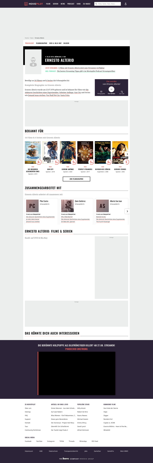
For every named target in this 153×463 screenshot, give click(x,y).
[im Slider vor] (127, 154)
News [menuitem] (63, 4)
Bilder (66, 43)
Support (27, 419)
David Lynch (81, 426)
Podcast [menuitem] (70, 4)
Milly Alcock (81, 408)
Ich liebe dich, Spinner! (68, 222)
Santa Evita (64, 95)
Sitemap (28, 412)
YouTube (39, 441)
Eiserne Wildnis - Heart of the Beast (116, 426)
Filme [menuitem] (48, 4)
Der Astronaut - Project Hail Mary (62, 423)
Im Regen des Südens (102, 169)
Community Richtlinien (33, 430)
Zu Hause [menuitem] (86, 4)
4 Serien (49, 80)
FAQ (26, 415)
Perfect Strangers (85, 169)
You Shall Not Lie (53, 95)
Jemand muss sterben (36, 95)
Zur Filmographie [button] (76, 179)
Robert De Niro (82, 412)
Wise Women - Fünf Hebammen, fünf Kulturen (63, 415)
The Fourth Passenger (103, 222)
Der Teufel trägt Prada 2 (59, 430)
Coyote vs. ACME (109, 423)
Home (27, 38)
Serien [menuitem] (55, 4)
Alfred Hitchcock (83, 430)
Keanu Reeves (82, 415)
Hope (105, 412)
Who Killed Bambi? (67, 217)
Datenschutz (53, 451)
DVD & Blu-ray (55, 43)
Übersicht (29, 43)
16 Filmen (38, 80)
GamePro (110, 451)
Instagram (51, 441)
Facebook (28, 441)
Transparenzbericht (71, 451)
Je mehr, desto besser (32, 219)
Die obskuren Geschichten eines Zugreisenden (32, 170)
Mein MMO (124, 451)
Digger (106, 415)
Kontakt (27, 423)
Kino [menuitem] (79, 4)
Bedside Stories (120, 169)
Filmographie (41, 43)
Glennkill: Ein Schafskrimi (60, 426)
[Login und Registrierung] (125, 3)
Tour (26, 426)
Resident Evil (108, 419)
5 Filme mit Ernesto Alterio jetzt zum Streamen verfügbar (81, 68)
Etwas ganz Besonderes (59, 419)
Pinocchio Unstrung (76, 348)
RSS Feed (95, 441)
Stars (31, 38)
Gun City (77, 92)
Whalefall (107, 430)
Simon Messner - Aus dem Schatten (63, 408)
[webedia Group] (76, 459)
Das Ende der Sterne (111, 408)
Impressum (29, 451)
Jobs (86, 451)
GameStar (97, 451)
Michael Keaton (82, 419)
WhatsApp (83, 441)
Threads (72, 441)
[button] (101, 92)
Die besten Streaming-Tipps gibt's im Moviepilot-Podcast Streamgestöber (86, 71)
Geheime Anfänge (66, 92)
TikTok (62, 441)
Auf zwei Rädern (57, 412)
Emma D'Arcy (81, 423)
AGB (40, 451)
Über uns (28, 408)
